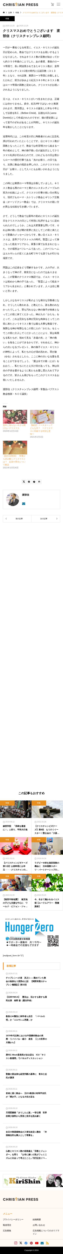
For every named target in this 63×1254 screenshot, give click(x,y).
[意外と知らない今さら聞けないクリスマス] (15, 417)
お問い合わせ (39, 1225)
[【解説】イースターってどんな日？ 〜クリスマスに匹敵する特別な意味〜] (42, 417)
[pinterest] (31, 1243)
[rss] (47, 1243)
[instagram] (15, 1243)
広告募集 (7, 1230)
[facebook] (26, 1243)
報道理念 (7, 1225)
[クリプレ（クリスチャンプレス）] (20, 4)
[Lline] (34, 482)
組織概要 (37, 1219)
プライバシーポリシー (13, 1219)
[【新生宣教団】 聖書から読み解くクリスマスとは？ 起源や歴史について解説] (15, 447)
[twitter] (20, 1243)
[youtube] (36, 1243)
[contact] (23, 503)
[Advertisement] (31, 657)
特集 (7, 19)
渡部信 (25, 494)
